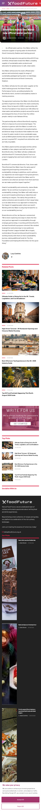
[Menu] (3, 3)
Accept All (20, 799)
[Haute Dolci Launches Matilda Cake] (9, 579)
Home (3, 8)
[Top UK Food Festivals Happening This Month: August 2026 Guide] (20, 377)
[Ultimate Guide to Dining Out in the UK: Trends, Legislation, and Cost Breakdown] (20, 280)
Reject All (20, 806)
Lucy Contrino (12, 38)
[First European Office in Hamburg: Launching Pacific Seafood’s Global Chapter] (9, 748)
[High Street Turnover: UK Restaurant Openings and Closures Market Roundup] (20, 312)
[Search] (40, 3)
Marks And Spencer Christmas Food (27, 624)
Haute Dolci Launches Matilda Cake (27, 540)
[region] (20, 796)
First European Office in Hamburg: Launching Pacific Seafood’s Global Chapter (27, 711)
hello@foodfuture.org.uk (12, 532)
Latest (7, 8)
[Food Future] (22, 3)
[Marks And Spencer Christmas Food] (9, 664)
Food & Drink (7, 24)
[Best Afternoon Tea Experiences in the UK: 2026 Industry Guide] (20, 344)
